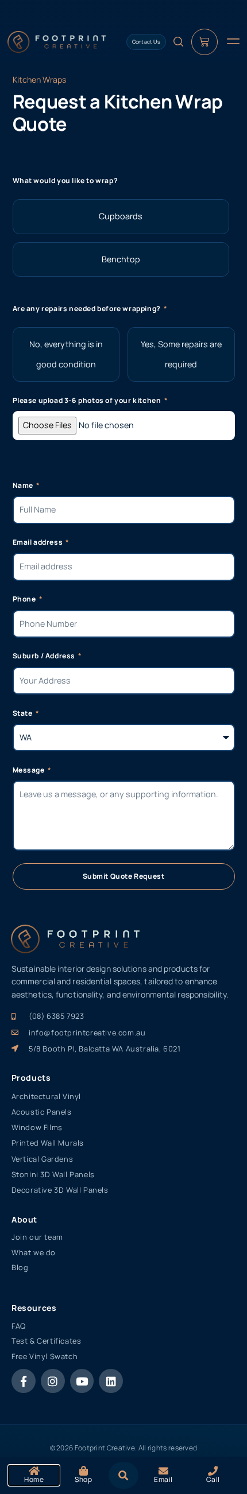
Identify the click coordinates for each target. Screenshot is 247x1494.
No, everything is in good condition (66, 354)
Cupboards (120, 216)
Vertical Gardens (42, 1159)
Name (24, 485)
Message (30, 770)
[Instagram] (53, 1381)
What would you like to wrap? (65, 180)
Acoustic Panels (41, 1112)
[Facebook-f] (23, 1381)
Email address (38, 542)
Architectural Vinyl (46, 1096)
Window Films (37, 1127)
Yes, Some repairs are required (181, 354)
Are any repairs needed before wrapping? (88, 308)
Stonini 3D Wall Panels (53, 1174)
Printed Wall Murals (47, 1143)
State (23, 713)
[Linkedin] (111, 1381)
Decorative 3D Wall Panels (60, 1190)
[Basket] (204, 42)
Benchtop (121, 259)
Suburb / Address (45, 656)
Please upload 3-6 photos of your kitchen (88, 400)
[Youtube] (82, 1381)
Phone (25, 599)
